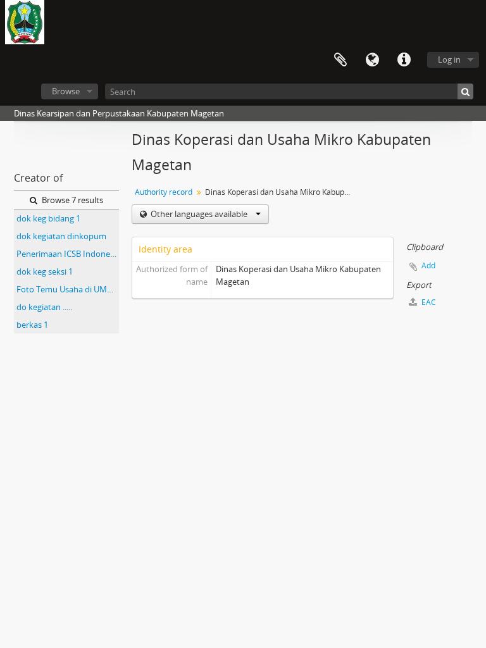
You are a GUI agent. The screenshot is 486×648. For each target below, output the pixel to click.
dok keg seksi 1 (44, 271)
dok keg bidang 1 (48, 218)
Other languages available (199, 214)
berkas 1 (32, 324)
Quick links (404, 60)
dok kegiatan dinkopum (61, 236)
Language (372, 60)
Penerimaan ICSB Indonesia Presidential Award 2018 (67, 253)
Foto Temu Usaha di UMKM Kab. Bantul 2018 (67, 289)
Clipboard (340, 60)
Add (428, 265)
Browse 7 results (71, 200)
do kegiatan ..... (44, 307)
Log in (449, 59)
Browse (66, 91)
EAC (428, 302)
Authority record (163, 192)
